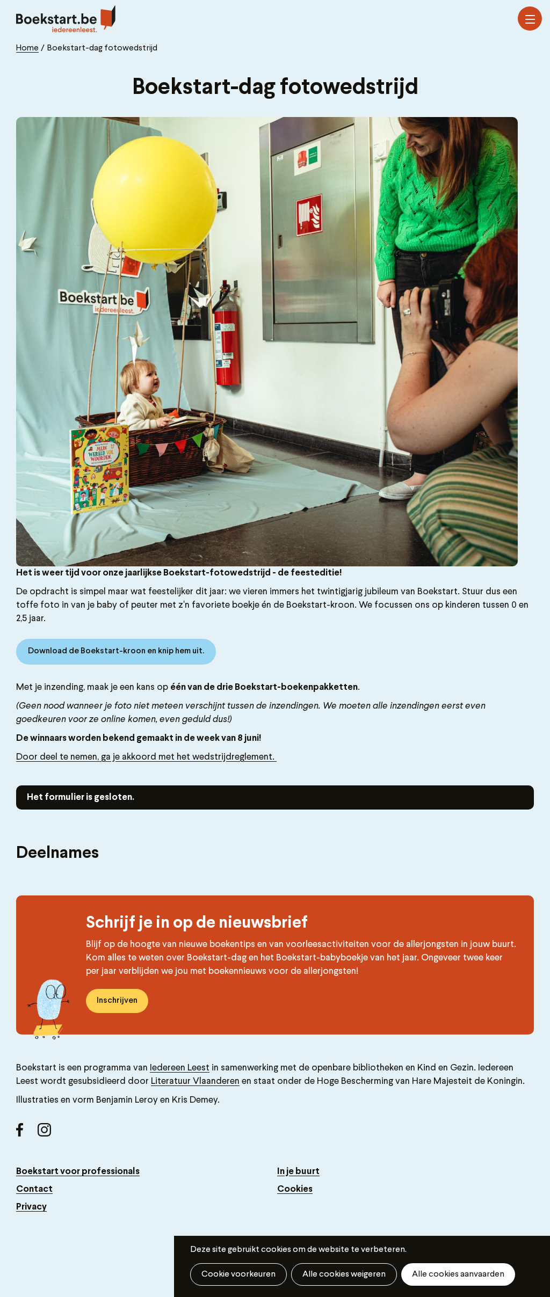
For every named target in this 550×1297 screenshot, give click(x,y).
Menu (530, 18)
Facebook (27, 1134)
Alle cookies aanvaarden (458, 1274)
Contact (34, 1189)
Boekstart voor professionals (78, 1171)
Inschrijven (117, 1000)
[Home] (65, 18)
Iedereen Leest (179, 1068)
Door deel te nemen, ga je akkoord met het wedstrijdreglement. (146, 757)
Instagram (48, 1134)
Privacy (31, 1207)
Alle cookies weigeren (344, 1274)
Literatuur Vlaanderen (195, 1081)
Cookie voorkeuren (238, 1274)
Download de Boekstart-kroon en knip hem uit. (116, 651)
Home (27, 48)
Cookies (295, 1189)
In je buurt (298, 1171)
